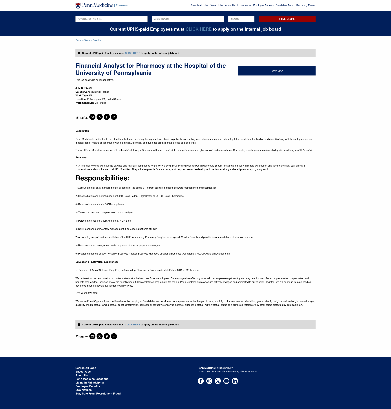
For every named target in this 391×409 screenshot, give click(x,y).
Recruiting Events (306, 5)
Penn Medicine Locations (91, 379)
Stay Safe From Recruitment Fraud (98, 393)
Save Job (277, 71)
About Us (230, 5)
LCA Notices (83, 390)
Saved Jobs (216, 5)
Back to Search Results (88, 40)
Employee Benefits (263, 5)
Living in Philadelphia (89, 382)
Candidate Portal (285, 5)
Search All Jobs (199, 5)
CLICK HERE (199, 29)
